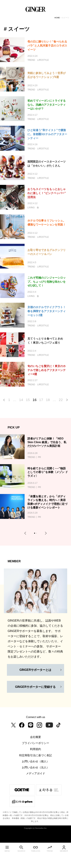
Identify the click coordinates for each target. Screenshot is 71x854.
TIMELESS (35, 851)
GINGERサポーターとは (35, 669)
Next (45, 533)
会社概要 (35, 737)
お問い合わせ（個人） (35, 761)
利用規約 (35, 749)
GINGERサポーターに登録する (35, 686)
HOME (57, 18)
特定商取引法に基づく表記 (35, 755)
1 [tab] (35, 533)
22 (61, 400)
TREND (50, 851)
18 (48, 400)
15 (28, 400)
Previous (26, 533)
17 (41, 400)
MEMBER (64, 851)
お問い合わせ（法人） (35, 767)
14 (21, 400)
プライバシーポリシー (35, 743)
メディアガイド (35, 773)
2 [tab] (36, 533)
